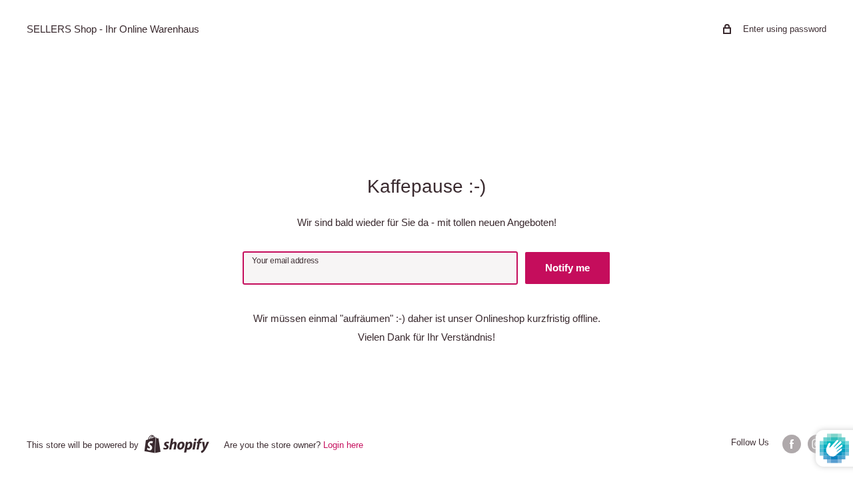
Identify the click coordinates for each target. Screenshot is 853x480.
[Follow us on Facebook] (791, 444)
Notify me (567, 267)
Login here (343, 445)
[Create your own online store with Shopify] (176, 444)
